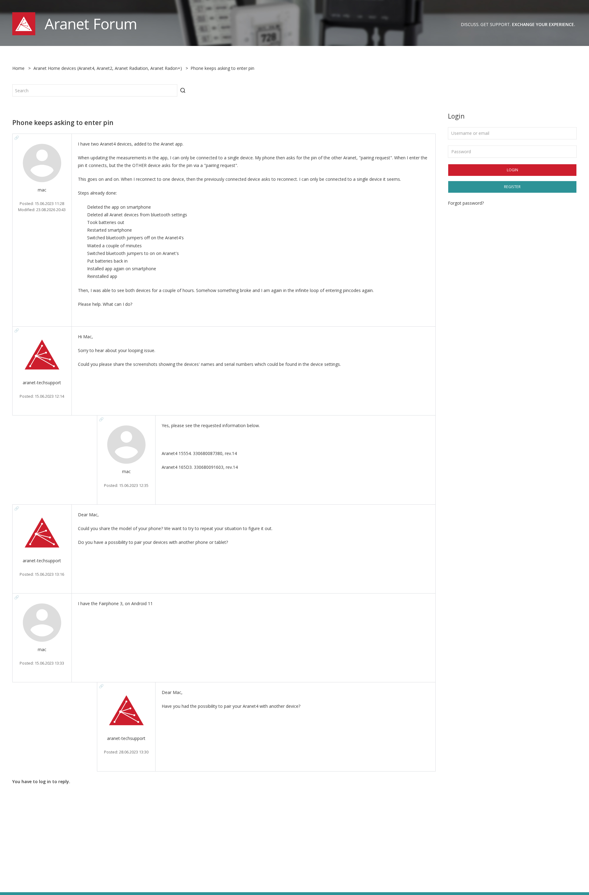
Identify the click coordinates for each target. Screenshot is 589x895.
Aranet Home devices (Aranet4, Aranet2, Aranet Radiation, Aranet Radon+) (107, 68)
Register (512, 186)
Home (18, 68)
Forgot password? (466, 203)
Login (512, 170)
